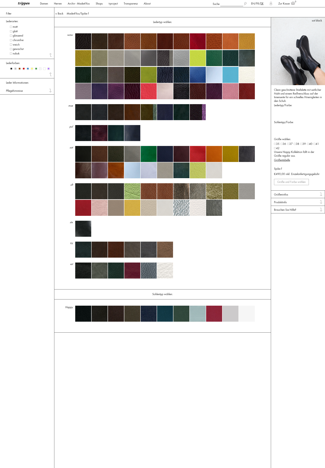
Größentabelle (282, 160)
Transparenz (131, 3)
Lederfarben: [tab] (13, 63)
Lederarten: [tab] (12, 21)
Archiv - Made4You (79, 3)
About (147, 3)
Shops (99, 3)
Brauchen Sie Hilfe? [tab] (285, 209)
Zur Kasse (284, 3)
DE (261, 3)
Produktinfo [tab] (280, 202)
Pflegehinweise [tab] (14, 90)
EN (253, 3)
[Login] (271, 3)
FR (257, 3)
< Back (59, 13)
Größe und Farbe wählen (291, 182)
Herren (58, 3)
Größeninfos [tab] (281, 194)
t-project (113, 3)
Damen (44, 3)
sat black (317, 20)
